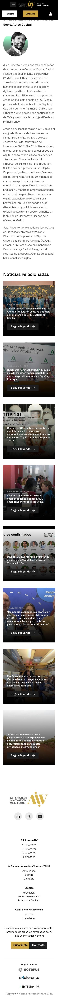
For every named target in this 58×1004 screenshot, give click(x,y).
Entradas (30, 14)
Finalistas (9, 14)
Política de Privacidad (29, 896)
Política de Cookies (29, 900)
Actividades (29, 871)
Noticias (29, 914)
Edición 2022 (29, 856)
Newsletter (29, 918)
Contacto (29, 878)
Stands (29, 874)
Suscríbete (20, 945)
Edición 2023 (29, 853)
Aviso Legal (29, 892)
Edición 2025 (29, 845)
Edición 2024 (29, 849)
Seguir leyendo (21, 326)
